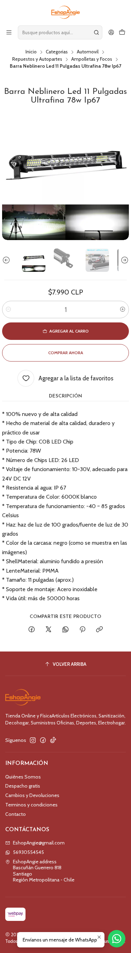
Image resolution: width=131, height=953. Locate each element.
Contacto (15, 814)
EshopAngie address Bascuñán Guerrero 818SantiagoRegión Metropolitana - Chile (43, 870)
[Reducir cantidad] (8, 309)
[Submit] (96, 32)
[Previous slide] (7, 260)
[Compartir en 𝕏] (48, 630)
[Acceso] (111, 32)
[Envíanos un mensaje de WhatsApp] (116, 938)
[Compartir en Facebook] (31, 630)
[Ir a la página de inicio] (65, 12)
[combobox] (60, 32)
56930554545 (28, 852)
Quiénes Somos (23, 777)
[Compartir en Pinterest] (82, 630)
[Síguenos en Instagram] (32, 740)
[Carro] (122, 32)
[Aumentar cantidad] (123, 309)
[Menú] (9, 32)
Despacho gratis (22, 786)
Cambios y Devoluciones (32, 795)
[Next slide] (123, 260)
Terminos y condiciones (31, 805)
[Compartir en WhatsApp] (65, 630)
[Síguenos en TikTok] (53, 740)
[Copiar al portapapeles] (99, 630)
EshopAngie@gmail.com (39, 843)
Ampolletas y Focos (91, 59)
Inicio (31, 52)
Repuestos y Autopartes (37, 59)
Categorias (57, 52)
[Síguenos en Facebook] (42, 740)
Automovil (88, 52)
